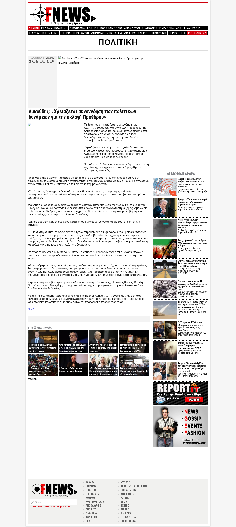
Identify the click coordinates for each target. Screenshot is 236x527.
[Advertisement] (89, 406)
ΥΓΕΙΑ (118, 33)
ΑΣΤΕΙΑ (125, 497)
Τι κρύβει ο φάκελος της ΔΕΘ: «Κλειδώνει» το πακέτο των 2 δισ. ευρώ (42, 348)
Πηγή (31, 309)
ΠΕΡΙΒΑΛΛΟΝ (81, 33)
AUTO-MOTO (128, 493)
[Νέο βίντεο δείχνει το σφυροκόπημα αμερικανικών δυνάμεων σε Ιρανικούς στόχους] (165, 228)
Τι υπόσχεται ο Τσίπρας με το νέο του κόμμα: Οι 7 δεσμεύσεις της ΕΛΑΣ (133, 348)
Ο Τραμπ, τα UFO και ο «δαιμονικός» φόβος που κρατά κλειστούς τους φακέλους (190, 326)
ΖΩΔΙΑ (196, 28)
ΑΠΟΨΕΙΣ (151, 28)
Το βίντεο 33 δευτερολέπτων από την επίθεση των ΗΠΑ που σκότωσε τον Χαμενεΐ (192, 304)
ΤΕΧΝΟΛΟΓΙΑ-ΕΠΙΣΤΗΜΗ (43, 33)
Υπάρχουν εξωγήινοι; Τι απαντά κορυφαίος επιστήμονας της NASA (190, 345)
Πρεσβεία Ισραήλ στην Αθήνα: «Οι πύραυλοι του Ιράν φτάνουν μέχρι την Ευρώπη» (191, 182)
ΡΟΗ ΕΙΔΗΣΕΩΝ (197, 33)
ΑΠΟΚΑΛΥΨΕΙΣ (133, 28)
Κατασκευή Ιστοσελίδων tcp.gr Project (50, 506)
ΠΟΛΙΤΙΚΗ (60, 28)
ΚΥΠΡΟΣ (143, 33)
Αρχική (34, 28)
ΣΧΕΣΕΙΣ (125, 505)
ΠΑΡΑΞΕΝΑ (166, 28)
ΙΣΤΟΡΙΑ (65, 33)
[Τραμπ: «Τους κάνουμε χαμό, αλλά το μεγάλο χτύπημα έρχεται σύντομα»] (165, 207)
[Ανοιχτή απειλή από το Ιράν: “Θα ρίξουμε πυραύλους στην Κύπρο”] (165, 248)
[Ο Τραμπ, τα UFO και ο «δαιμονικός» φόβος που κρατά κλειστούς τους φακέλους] (165, 330)
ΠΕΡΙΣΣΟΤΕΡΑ (177, 33)
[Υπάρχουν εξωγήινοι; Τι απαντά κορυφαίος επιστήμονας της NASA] (165, 351)
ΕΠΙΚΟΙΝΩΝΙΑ (158, 33)
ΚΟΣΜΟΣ (92, 28)
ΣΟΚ (88, 521)
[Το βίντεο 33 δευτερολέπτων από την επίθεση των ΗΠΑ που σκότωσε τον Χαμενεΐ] (165, 310)
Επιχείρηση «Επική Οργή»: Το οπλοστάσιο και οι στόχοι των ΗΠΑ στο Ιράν (192, 263)
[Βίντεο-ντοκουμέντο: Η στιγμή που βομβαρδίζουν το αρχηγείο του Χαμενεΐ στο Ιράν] (165, 289)
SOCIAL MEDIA (128, 490)
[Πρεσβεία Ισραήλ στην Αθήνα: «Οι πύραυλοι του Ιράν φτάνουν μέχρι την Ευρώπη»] (165, 187)
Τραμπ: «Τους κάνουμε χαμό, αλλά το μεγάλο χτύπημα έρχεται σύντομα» (192, 202)
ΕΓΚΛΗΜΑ (91, 486)
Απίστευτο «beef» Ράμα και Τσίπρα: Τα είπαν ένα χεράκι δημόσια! (103, 348)
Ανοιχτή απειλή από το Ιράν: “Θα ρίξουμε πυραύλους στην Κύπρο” (193, 243)
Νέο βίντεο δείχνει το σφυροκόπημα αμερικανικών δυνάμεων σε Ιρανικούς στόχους (192, 223)
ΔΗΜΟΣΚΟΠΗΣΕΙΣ (101, 33)
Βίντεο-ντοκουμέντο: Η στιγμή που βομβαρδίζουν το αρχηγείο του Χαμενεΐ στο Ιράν (192, 285)
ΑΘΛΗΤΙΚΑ (183, 28)
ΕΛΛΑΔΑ (46, 28)
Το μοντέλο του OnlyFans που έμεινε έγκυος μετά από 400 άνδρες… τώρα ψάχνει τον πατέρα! (192, 367)
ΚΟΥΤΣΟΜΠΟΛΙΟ (111, 28)
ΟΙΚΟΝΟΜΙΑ (77, 28)
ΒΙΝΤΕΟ (125, 509)
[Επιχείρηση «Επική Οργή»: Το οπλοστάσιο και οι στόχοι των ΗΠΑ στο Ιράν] (165, 269)
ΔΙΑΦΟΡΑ (130, 33)
